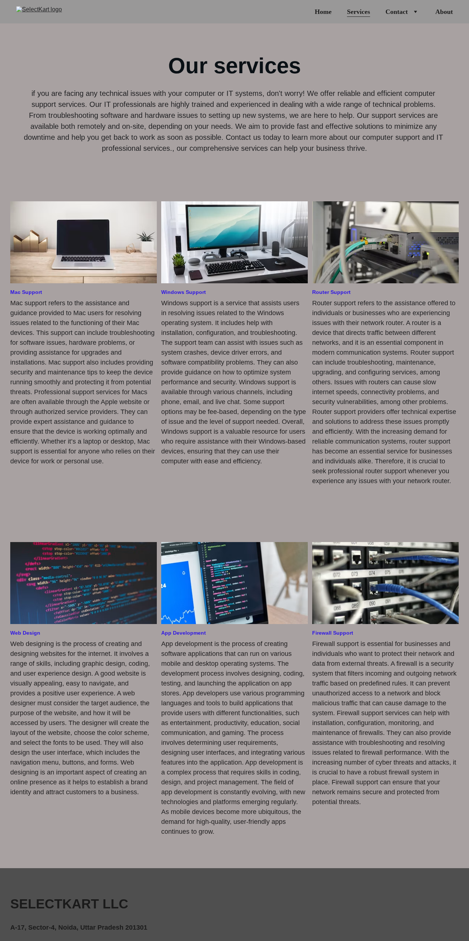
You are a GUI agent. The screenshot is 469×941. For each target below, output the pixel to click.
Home (323, 11)
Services (358, 11)
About (444, 11)
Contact (396, 11)
